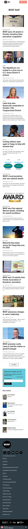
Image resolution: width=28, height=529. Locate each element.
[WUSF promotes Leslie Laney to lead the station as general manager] (13, 333)
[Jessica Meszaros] (5, 421)
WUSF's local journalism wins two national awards (13, 177)
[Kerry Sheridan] (5, 413)
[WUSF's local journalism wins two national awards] (13, 165)
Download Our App (7, 502)
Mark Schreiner (11, 403)
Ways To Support (6, 505)
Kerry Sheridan (11, 411)
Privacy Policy (6, 508)
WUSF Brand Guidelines (8, 511)
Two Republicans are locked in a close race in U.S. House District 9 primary (13, 71)
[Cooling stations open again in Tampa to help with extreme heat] (13, 131)
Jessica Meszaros (11, 419)
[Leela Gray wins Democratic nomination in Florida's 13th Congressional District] (13, 92)
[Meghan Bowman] (5, 430)
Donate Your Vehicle (7, 496)
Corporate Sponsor (7, 499)
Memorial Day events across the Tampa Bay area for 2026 (13, 245)
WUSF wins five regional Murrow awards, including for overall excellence (13, 210)
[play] (2, 527)
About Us (5, 458)
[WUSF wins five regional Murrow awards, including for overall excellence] (13, 198)
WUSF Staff (5, 39)
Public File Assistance (7, 488)
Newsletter (5, 464)
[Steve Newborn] (5, 397)
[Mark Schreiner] (5, 405)
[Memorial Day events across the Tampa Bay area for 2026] (13, 232)
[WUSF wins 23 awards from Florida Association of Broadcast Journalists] (13, 267)
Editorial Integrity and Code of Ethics (10, 467)
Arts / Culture (5, 240)
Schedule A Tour (6, 514)
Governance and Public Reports (9, 482)
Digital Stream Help (7, 493)
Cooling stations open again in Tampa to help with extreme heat (14, 144)
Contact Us (5, 461)
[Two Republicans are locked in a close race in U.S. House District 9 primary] (13, 57)
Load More (14, 364)
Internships (5, 476)
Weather (4, 139)
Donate (24, 2)
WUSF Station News (6, 29)
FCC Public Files (6, 485)
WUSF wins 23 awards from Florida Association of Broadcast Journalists (14, 279)
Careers (4, 473)
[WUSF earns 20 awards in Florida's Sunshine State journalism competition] (13, 21)
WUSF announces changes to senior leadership (13, 313)
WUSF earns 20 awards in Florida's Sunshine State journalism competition (13, 34)
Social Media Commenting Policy (10, 470)
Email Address (8, 378)
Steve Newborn (11, 395)
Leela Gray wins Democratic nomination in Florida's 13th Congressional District (13, 107)
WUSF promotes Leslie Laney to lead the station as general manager (14, 346)
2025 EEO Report (6, 490)
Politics (4, 65)
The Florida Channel (7, 479)
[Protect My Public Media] (14, 522)
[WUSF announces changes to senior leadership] (13, 301)
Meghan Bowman (11, 428)
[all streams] (26, 527)
